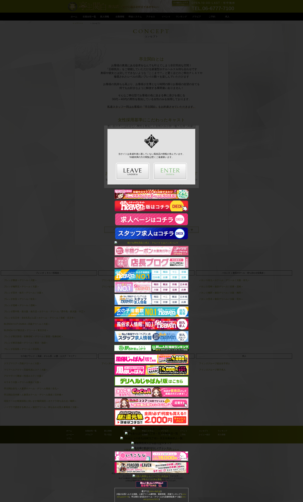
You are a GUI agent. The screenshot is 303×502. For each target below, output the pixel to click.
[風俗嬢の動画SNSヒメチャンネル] (151, 448)
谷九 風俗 (157, 479)
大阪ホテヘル (147, 479)
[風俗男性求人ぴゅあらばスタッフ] (151, 443)
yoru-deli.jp (155, 491)
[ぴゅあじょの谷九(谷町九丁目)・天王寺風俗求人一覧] (151, 438)
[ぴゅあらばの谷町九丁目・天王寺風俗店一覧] (151, 433)
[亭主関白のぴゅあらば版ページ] (151, 428)
